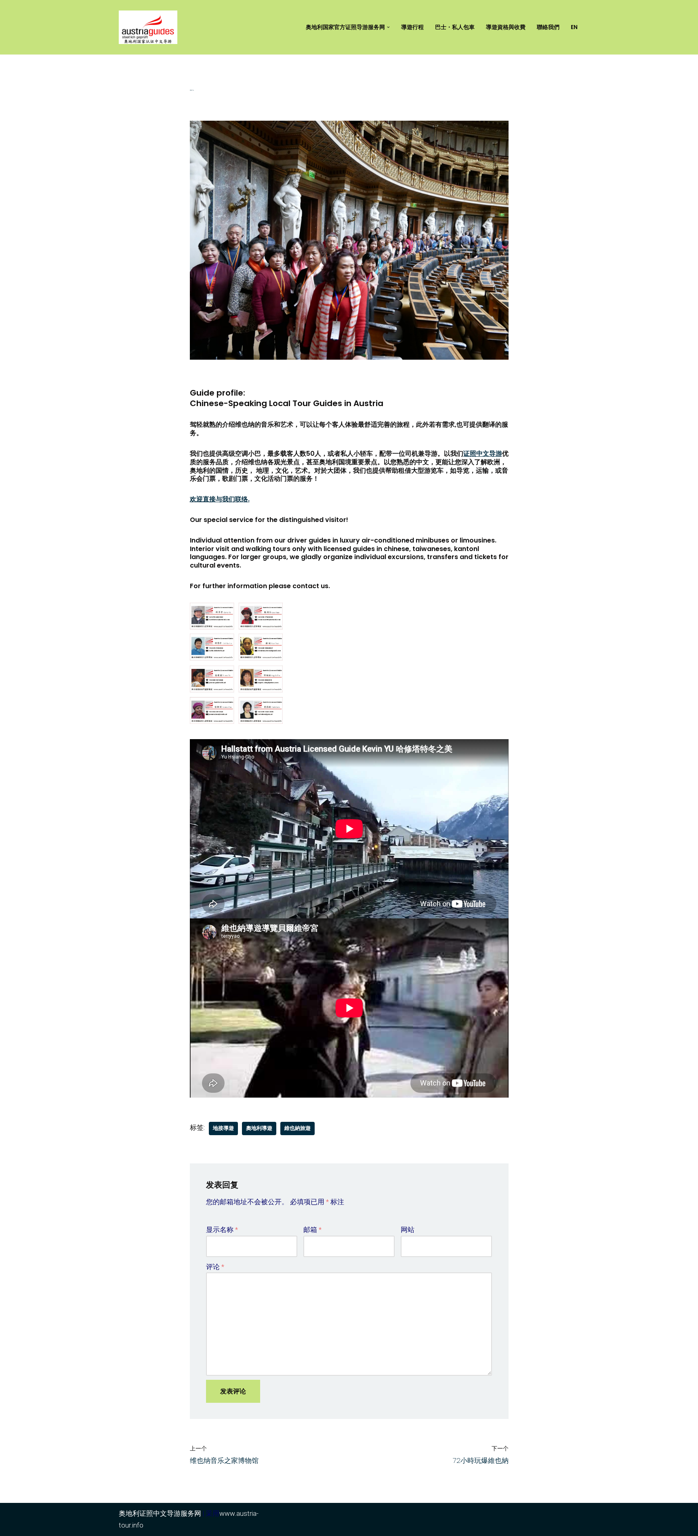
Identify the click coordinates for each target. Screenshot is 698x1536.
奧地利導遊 (259, 1128)
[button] (388, 27)
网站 (407, 1230)
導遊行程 (412, 27)
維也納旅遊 (297, 1128)
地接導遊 (223, 1128)
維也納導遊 (192, 90)
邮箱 (312, 1230)
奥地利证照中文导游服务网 (160, 1513)
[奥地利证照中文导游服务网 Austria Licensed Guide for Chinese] (150, 27)
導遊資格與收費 (506, 27)
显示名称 (222, 1230)
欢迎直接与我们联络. (220, 499)
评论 (215, 1267)
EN (574, 27)
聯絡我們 (548, 27)
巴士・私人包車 (455, 27)
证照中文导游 (482, 453)
